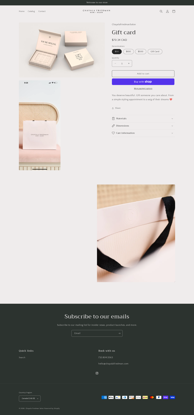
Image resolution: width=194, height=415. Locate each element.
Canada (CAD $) (28, 398)
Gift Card (155, 51)
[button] (161, 11)
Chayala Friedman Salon (35, 408)
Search (22, 357)
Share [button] (118, 108)
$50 (117, 51)
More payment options (143, 88)
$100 (128, 51)
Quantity (115, 58)
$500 (140, 51)
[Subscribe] (119, 333)
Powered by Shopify (52, 408)
